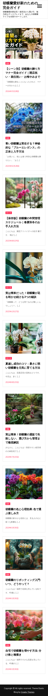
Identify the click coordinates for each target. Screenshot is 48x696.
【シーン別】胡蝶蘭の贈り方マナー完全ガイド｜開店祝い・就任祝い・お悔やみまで (22, 72)
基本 (7, 63)
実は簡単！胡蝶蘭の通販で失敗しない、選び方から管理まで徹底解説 (22, 438)
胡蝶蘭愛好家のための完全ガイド (20, 5)
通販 (7, 429)
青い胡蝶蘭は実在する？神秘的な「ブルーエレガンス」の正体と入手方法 (22, 147)
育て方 (8, 213)
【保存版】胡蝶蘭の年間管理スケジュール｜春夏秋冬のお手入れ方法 (22, 222)
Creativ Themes (27, 692)
